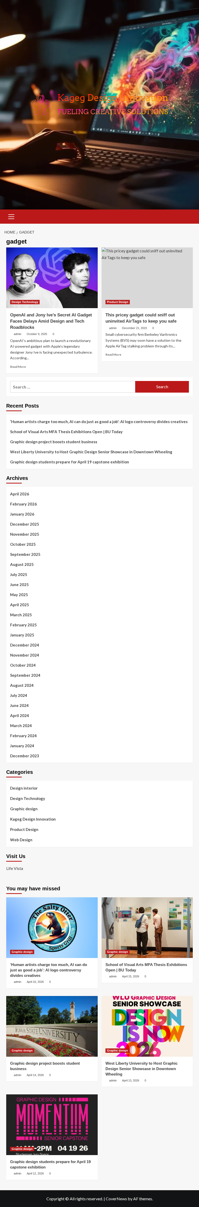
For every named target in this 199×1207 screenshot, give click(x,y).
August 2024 (22, 685)
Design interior (24, 788)
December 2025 (24, 524)
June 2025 (19, 584)
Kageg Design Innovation (33, 819)
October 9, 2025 (37, 334)
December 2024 (24, 645)
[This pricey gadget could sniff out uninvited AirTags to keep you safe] (147, 277)
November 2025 (24, 534)
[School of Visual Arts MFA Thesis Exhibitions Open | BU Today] (147, 927)
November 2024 (24, 655)
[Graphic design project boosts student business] (52, 1026)
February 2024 (23, 735)
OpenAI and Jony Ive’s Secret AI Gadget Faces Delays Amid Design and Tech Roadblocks (51, 321)
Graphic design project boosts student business (53, 441)
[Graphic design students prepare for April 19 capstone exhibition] (52, 1124)
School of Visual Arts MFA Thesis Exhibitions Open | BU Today (66, 431)
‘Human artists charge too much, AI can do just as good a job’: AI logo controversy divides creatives (99, 421)
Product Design (117, 301)
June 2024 (19, 705)
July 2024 (18, 695)
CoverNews (116, 1198)
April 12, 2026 (35, 1173)
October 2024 (23, 665)
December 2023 (24, 755)
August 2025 (22, 564)
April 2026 (19, 494)
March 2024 (21, 725)
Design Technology (25, 301)
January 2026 (22, 514)
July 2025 (18, 574)
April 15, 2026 (130, 976)
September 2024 (25, 675)
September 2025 (25, 554)
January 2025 (22, 635)
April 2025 (19, 604)
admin (17, 334)
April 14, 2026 (35, 1075)
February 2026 (23, 504)
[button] (11, 215)
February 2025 (23, 624)
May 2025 (19, 594)
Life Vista (14, 868)
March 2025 (21, 614)
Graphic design (24, 808)
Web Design (21, 839)
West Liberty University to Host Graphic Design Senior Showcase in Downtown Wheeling (91, 451)
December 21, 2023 (134, 328)
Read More (18, 367)
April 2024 (19, 715)
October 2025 (23, 544)
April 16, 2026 (35, 981)
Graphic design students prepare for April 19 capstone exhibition (69, 462)
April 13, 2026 (130, 1080)
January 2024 (22, 745)
